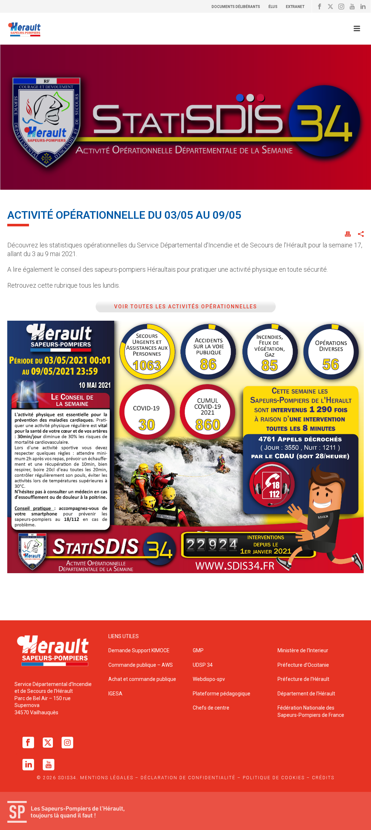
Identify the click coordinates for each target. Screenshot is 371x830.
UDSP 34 (203, 665)
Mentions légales (106, 777)
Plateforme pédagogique (221, 694)
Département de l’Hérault (306, 694)
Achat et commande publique (142, 679)
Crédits (323, 777)
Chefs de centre (211, 708)
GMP (198, 650)
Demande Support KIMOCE (139, 650)
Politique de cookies (274, 777)
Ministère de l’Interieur (303, 650)
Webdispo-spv (209, 679)
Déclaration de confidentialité (188, 777)
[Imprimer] (348, 233)
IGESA (115, 694)
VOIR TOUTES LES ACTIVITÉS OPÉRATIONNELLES (185, 306)
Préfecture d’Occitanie (303, 665)
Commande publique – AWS (140, 665)
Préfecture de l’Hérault (303, 679)
